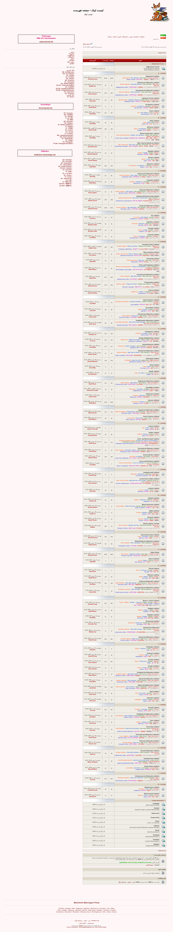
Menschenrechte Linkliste (150, 504)
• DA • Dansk (70, 79)
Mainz (112, 908)
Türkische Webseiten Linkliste (149, 741)
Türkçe (110, 37)
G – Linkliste (162, 297)
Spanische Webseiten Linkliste (149, 679)
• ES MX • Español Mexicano (65, 90)
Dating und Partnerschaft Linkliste (147, 196)
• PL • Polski (69, 140)
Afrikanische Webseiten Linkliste (148, 83)
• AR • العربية (71, 70)
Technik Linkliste (153, 708)
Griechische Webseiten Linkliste (148, 314)
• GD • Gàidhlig (68, 115)
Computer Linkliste (153, 180)
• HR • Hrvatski (68, 121)
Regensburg (91, 910)
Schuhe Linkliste (153, 660)
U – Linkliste (162, 747)
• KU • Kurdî (69, 132)
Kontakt (156, 808)
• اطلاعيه (72, 63)
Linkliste (156, 826)
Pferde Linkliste (154, 568)
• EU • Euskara (70, 93)
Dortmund (106, 910)
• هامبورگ (72, 54)
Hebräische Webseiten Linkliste (148, 351)
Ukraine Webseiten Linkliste (150, 751)
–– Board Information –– (158, 800)
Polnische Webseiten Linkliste (149, 581)
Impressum (155, 813)
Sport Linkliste (154, 691)
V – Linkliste (162, 773)
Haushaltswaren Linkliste (150, 344)
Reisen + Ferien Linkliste (151, 601)
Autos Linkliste (154, 111)
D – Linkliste (162, 187)
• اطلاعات (72, 60)
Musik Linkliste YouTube (151, 524)
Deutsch (136, 37)
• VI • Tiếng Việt (67, 182)
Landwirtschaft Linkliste (151, 472)
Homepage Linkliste (152, 358)
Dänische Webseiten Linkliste (149, 190)
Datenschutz (155, 817)
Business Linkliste (153, 164)
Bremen (114, 912)
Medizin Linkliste (153, 498)
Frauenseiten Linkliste (151, 282)
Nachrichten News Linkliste (150, 535)
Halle (73, 908)
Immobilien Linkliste (152, 387)
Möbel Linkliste (154, 511)
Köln (104, 912)
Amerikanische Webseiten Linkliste (147, 90)
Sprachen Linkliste (153, 698)
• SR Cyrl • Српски (66, 168)
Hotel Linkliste (154, 365)
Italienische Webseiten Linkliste (148, 381)
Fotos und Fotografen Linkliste (149, 265)
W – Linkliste (162, 784)
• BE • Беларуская (68, 72)
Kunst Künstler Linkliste (151, 455)
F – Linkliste (162, 241)
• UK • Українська (66, 178)
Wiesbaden (76, 912)
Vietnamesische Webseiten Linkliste (147, 776)
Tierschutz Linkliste (152, 727)
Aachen (109, 912)
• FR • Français (68, 113)
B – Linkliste (162, 117)
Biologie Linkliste (153, 151)
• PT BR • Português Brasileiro (63, 143)
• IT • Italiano (69, 126)
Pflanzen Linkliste (153, 575)
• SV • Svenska (67, 170)
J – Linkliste (162, 407)
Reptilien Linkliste (153, 615)
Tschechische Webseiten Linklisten (147, 734)
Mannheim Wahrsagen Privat (86, 903)
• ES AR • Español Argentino (65, 88)
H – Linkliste (162, 328)
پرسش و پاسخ (87, 44)
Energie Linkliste (153, 228)
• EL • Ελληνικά (70, 82)
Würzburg (71, 910)
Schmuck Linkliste (153, 653)
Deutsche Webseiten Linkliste (149, 206)
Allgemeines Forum (152, 67)
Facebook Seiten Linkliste (150, 244)
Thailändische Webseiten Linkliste (148, 714)
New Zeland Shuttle (100, 927)
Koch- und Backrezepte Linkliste (148, 439)
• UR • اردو (69, 180)
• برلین (73, 52)
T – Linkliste (162, 704)
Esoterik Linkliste (153, 235)
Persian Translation (72, 927)
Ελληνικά (125, 37)
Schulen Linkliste (153, 666)
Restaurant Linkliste (152, 621)
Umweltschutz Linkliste (151, 758)
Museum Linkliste (153, 517)
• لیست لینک (71, 62)
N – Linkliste (162, 532)
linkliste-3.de (162, 52)
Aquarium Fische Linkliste (150, 98)
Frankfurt (156, 839)
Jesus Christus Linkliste (151, 416)
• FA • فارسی (71, 95)
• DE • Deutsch (70, 80)
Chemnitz (61, 908)
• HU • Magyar (68, 123)
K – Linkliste (162, 423)
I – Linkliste (162, 378)
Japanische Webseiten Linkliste (148, 410)
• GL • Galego (69, 116)
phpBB (80, 925)
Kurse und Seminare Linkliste (149, 461)
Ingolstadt (78, 910)
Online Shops (154, 552)
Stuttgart (156, 844)
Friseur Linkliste (153, 290)
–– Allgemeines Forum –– (158, 64)
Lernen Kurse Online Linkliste (149, 479)
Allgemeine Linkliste (152, 76)
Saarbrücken (60, 912)
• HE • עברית (69, 118)
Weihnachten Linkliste (152, 787)
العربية (119, 37)
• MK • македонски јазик (65, 135)
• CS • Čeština (70, 77)
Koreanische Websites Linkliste (148, 448)
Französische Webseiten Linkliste (148, 274)
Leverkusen (102, 908)
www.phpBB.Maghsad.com (86, 927)
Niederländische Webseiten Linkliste (147, 541)
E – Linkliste (162, 212)
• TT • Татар (68, 177)
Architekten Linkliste (152, 104)
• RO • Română (67, 160)
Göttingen (99, 910)
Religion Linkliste (153, 608)
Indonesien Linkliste (152, 394)
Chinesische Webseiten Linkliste (148, 174)
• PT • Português (68, 142)
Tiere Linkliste (154, 720)
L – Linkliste (162, 469)
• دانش (73, 58)
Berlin (157, 830)
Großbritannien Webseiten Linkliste (147, 320)
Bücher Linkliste (153, 157)
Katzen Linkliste (154, 426)
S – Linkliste (162, 644)
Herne (89, 912)
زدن (133, 882)
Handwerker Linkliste (152, 332)
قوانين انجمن (82, 923)
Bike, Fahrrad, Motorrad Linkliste (148, 143)
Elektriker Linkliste (153, 222)
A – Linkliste (162, 73)
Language (156, 803)
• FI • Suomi (71, 97)
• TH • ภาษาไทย (67, 173)
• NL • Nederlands (67, 138)
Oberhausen (93, 908)
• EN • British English (68, 83)
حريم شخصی (90, 923)
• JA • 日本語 (69, 128)
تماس (129, 882)
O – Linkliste (162, 549)
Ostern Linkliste (154, 559)
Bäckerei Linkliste (153, 127)
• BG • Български (69, 74)
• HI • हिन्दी (70, 120)
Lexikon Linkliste (153, 488)
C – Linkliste (162, 170)
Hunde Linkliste (154, 371)
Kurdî (114, 37)
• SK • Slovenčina (66, 163)
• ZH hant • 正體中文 (65, 186)
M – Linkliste (162, 495)
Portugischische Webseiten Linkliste (147, 588)
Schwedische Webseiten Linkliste (148, 672)
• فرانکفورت (71, 55)
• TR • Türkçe (68, 175)
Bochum (84, 910)
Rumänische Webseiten (151, 627)
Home (157, 821)
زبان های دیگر (122, 882)
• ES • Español (70, 87)
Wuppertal (79, 908)
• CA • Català (70, 75)
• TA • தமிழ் (68, 171)
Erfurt (59, 910)
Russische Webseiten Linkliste (149, 637)
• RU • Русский (67, 161)
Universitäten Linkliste (151, 766)
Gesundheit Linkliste (152, 308)
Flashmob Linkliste (153, 259)
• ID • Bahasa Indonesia (65, 125)
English (142, 37)
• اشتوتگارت (71, 57)
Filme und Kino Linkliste (151, 252)
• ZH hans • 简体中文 (65, 184)
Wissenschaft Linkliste (151, 794)
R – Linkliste (162, 597)
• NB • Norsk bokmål (66, 137)
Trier (108, 908)
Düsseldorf (68, 912)
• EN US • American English (65, 85)
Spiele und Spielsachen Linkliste (148, 685)
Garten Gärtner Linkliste (151, 300)
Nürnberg (83, 912)
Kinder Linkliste (154, 432)
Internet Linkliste (153, 400)
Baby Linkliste (154, 121)
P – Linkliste (162, 565)
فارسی (131, 37)
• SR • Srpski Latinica (65, 166)
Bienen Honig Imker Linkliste (149, 133)
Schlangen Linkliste (152, 647)
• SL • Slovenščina (66, 165)
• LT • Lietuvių (69, 133)
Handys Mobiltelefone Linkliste (149, 338)
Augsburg (86, 908)
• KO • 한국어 (69, 130)
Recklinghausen (96, 912)
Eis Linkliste (155, 215)
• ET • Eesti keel (69, 92)
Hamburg (156, 835)
